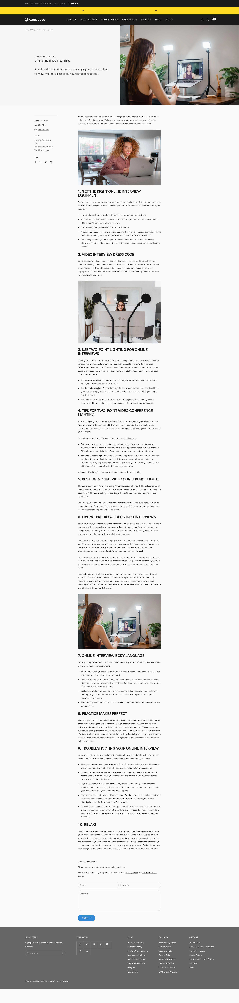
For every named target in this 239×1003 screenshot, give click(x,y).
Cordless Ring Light (113, 493)
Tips (36, 143)
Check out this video (87, 472)
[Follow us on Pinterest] (100, 944)
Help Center (195, 942)
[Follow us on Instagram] (93, 944)
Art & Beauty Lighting (137, 959)
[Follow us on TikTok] (79, 951)
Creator (71, 19)
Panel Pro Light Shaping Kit (105, 486)
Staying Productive (45, 56)
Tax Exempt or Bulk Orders (201, 959)
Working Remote (41, 150)
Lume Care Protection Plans (201, 946)
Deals (158, 19)
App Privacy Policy (167, 959)
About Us (193, 963)
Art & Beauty (129, 19)
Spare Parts (133, 972)
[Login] (207, 20)
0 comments (43, 129)
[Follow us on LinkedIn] (86, 951)
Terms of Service (149, 872)
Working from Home (43, 146)
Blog (33, 30)
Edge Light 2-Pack (127, 506)
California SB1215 (167, 967)
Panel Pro (121, 502)
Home (27, 30)
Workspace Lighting (137, 955)
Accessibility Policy (167, 942)
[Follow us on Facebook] (79, 944)
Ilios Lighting (59, 3)
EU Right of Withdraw (168, 972)
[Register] (62, 953)
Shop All (146, 19)
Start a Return (195, 955)
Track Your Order (197, 951)
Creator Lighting (135, 946)
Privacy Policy (132, 872)
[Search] (202, 20)
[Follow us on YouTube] (107, 944)
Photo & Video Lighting (138, 951)
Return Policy (165, 946)
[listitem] (35, 162)
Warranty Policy (166, 951)
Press (191, 967)
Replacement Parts (136, 963)
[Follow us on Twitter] (86, 944)
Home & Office (109, 19)
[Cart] (213, 20)
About (169, 19)
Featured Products (136, 942)
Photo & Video (88, 19)
